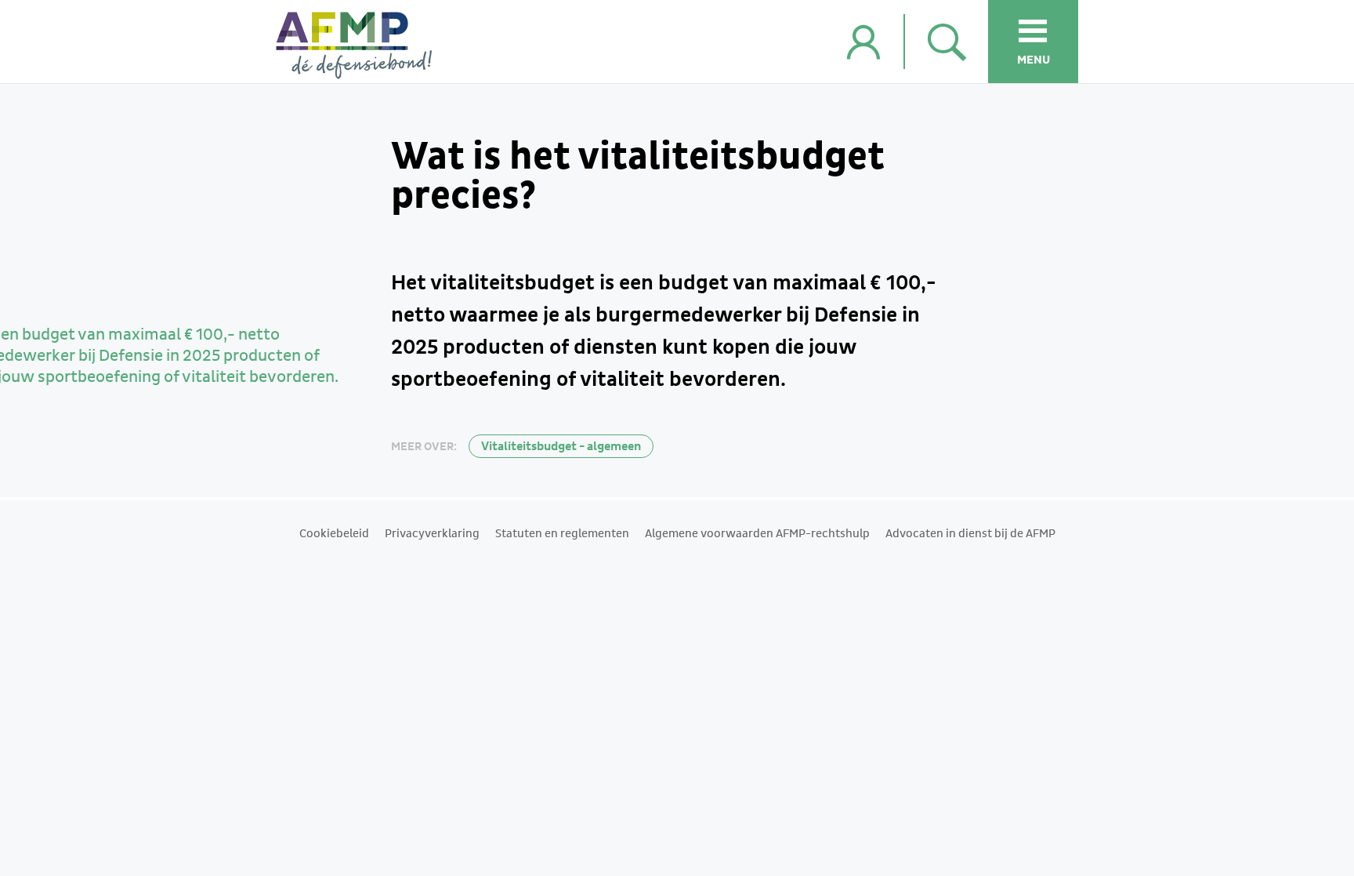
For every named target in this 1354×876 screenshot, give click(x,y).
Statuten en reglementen (562, 534)
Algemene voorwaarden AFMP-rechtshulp (757, 534)
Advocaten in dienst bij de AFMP (970, 534)
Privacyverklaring (432, 534)
